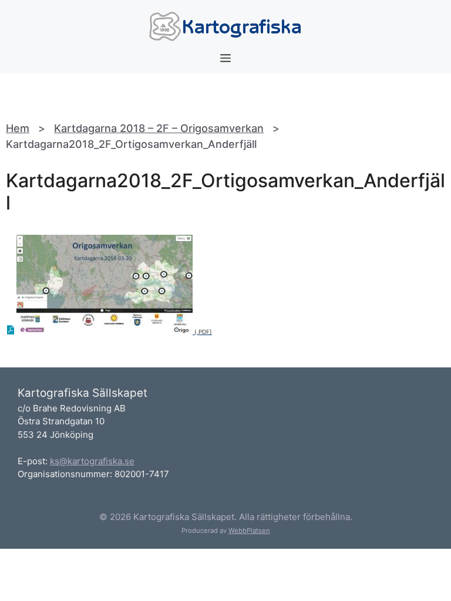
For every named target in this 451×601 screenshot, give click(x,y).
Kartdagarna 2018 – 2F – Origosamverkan (159, 128)
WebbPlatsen (249, 530)
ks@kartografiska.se (92, 461)
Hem (17, 128)
